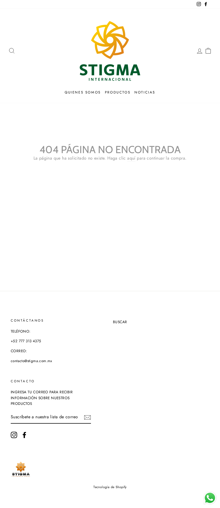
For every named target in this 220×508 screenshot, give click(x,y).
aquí (131, 158)
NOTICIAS (144, 92)
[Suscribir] (87, 417)
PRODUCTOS (117, 92)
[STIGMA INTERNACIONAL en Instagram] (14, 435)
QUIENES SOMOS (83, 92)
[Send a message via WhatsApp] (210, 498)
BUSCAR (120, 322)
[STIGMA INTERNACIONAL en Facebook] (24, 435)
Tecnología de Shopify (109, 487)
